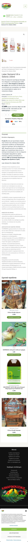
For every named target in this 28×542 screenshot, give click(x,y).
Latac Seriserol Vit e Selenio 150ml (13, 100)
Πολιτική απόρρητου (17, 540)
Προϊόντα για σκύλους (14, 456)
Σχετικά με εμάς (14, 472)
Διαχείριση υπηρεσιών (14, 525)
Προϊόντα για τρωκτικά (14, 460)
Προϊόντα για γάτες (14, 458)
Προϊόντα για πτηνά (14, 454)
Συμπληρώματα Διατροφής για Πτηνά (10, 98)
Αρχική (3, 21)
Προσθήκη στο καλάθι (17, 115)
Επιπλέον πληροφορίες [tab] (8, 137)
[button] (26, 511)
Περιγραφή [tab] (5, 134)
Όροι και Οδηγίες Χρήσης (14, 479)
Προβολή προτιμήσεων (14, 536)
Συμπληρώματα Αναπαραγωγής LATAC (13, 102)
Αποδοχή (14, 529)
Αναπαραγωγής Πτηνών (12, 23)
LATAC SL (8, 103)
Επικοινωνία (14, 470)
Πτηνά (7, 21)
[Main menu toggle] (25, 6)
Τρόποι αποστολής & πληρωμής (14, 477)
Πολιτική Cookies (9, 540)
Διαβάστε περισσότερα (14, 393)
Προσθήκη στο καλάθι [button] (14, 317)
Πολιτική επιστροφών (14, 475)
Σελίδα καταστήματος (14, 453)
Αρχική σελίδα (5, 67)
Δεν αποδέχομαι (14, 533)
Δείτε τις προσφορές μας (14, 462)
